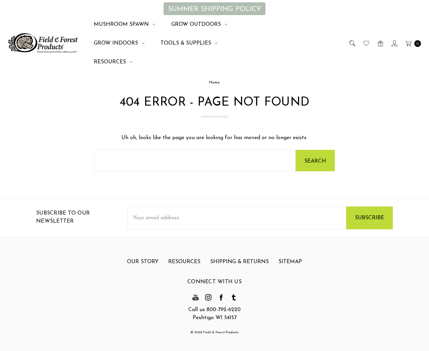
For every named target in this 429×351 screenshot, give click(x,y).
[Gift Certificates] (380, 43)
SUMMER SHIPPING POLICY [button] (214, 9)
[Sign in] (394, 43)
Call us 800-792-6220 (214, 309)
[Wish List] (366, 43)
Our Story (143, 262)
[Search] (352, 43)
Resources (111, 62)
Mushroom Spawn (122, 24)
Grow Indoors (117, 43)
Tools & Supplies (187, 43)
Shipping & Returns (239, 262)
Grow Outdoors (197, 24)
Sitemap (290, 262)
